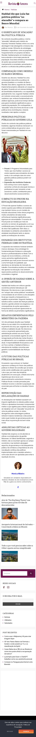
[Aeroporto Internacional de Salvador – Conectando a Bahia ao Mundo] (10, 535)
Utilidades (8, 620)
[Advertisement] (18, 690)
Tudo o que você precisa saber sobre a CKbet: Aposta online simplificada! (17, 546)
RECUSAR (10, 731)
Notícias (14, 10)
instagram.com (8, 587)
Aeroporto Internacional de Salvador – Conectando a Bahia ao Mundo (18, 525)
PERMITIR (26, 731)
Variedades (8, 623)
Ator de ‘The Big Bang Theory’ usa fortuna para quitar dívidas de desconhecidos (16, 502)
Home (6, 10)
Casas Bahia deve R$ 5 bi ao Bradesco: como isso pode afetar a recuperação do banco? (18, 651)
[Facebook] (18, 487)
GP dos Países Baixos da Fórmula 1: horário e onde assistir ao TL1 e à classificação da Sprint (17, 644)
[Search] (30, 573)
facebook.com (4, 587)
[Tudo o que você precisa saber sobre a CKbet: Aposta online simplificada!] (10, 556)
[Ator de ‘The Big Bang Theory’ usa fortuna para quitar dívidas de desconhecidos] (10, 513)
